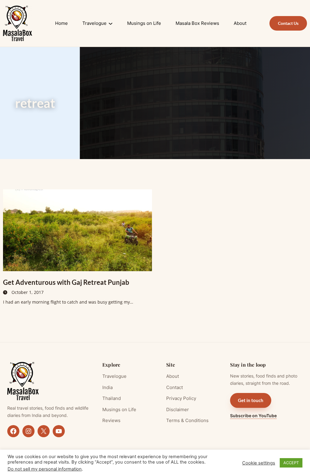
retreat (35, 103)
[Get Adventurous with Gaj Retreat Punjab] (77, 230)
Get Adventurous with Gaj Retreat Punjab (66, 282)
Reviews (111, 420)
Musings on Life (119, 409)
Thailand (111, 398)
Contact (174, 387)
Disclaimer (177, 409)
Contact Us (288, 23)
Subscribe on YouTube (253, 415)
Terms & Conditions (187, 420)
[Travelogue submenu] (110, 23)
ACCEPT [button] (291, 462)
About (172, 376)
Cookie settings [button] (258, 463)
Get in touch (250, 400)
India (13, 265)
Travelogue (114, 376)
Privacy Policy (181, 398)
